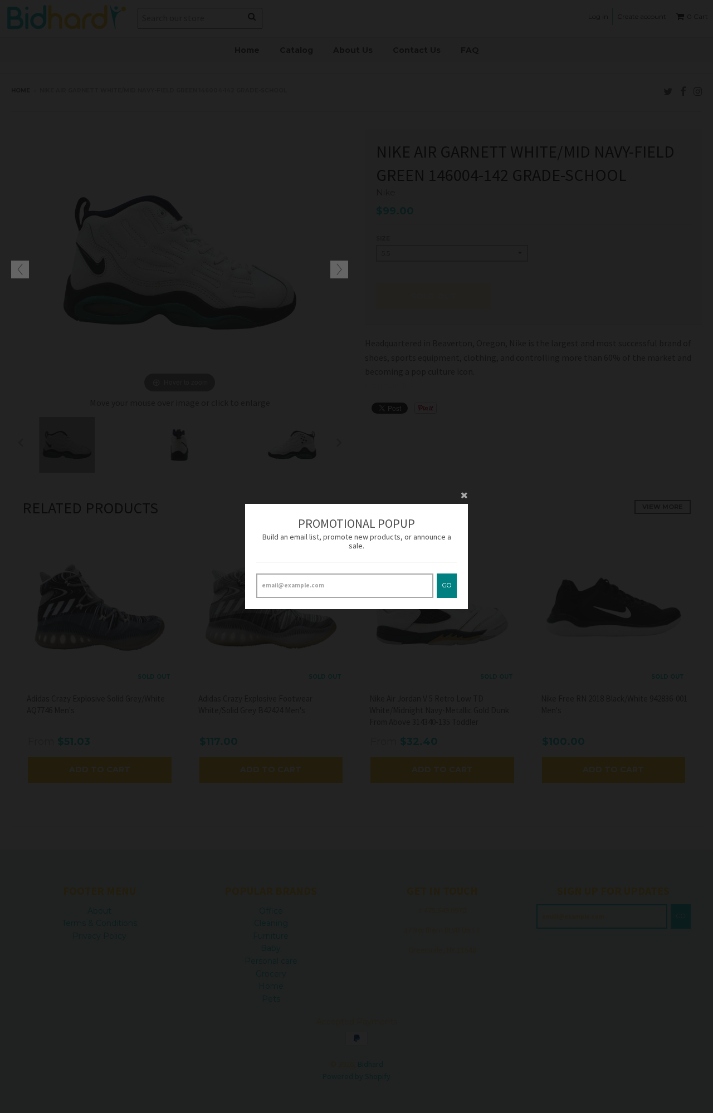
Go (446, 585)
